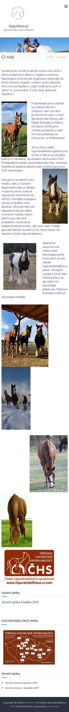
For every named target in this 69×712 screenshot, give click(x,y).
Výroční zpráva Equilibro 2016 (21, 682)
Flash (13, 706)
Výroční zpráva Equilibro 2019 (20, 602)
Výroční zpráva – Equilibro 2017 (22, 688)
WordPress (53, 706)
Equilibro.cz (18, 26)
